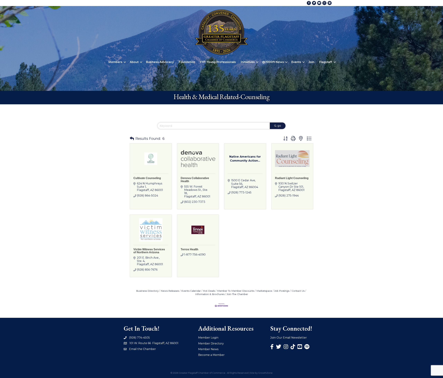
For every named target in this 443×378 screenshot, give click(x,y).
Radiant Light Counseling (292, 178)
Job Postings (281, 290)
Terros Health (189, 249)
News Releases (170, 290)
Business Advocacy (160, 62)
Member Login (208, 337)
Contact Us (298, 290)
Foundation (187, 62)
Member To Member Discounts (235, 290)
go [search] (279, 125)
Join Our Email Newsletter (288, 337)
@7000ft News (273, 62)
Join (311, 62)
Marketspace (264, 290)
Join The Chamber (237, 294)
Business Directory (147, 290)
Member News (208, 349)
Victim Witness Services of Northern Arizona (149, 251)
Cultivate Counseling (147, 178)
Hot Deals (209, 290)
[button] (132, 138)
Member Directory (211, 343)
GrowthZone (265, 372)
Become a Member (211, 355)
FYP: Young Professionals (218, 62)
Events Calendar (191, 290)
